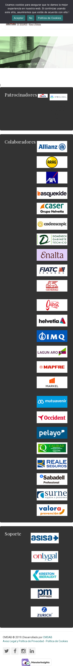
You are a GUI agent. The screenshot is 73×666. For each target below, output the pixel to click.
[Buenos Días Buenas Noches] (52, 208)
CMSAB (47, 637)
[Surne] (52, 478)
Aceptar (18, 17)
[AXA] (52, 177)
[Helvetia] (52, 320)
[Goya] (52, 305)
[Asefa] (43, 95)
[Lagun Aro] (52, 351)
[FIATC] (52, 270)
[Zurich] (45, 611)
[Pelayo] (52, 432)
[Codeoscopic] (52, 223)
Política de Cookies (57, 641)
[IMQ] (52, 335)
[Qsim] (52, 447)
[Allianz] (52, 146)
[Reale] (52, 463)
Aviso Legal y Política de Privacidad (23, 641)
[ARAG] (52, 161)
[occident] (52, 417)
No (31, 17)
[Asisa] (45, 537)
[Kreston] (45, 574)
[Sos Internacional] (58, 96)
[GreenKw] (52, 192)
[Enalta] (52, 254)
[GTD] (52, 239)
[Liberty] (52, 366)
